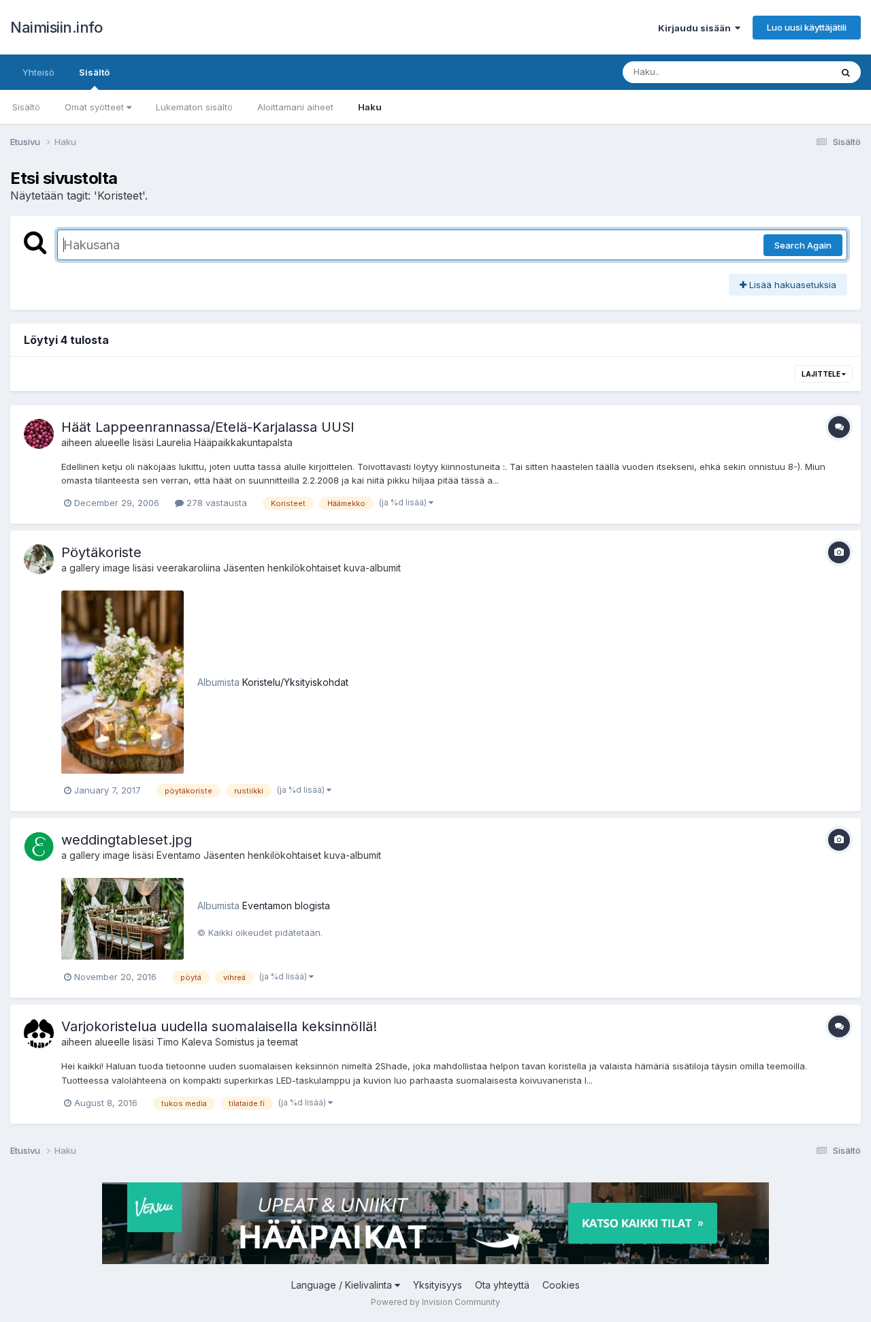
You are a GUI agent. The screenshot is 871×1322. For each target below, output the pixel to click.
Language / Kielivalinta (343, 1285)
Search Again (803, 245)
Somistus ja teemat (256, 1042)
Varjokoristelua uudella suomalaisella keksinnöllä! (219, 1026)
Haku (370, 106)
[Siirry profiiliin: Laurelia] (39, 434)
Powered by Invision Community (435, 1302)
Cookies (561, 1285)
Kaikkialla (793, 72)
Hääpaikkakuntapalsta (243, 442)
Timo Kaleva (184, 1042)
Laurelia (174, 442)
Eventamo (179, 855)
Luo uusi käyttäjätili (807, 27)
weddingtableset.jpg (126, 840)
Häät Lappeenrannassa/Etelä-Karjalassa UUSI (208, 427)
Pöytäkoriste (101, 552)
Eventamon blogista (286, 905)
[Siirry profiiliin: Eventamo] (39, 847)
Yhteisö (38, 72)
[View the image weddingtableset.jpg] (122, 919)
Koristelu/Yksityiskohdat (295, 682)
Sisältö (94, 72)
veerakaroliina (188, 567)
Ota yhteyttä (502, 1285)
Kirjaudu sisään (696, 27)
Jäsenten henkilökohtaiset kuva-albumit (312, 567)
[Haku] (846, 72)
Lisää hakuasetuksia (791, 284)
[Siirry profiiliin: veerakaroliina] (39, 559)
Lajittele (822, 374)
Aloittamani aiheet (295, 106)
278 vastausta (215, 502)
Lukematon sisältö (194, 106)
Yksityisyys (437, 1285)
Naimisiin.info (56, 27)
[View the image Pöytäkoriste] (122, 682)
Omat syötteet (96, 106)
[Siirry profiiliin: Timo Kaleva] (39, 1033)
